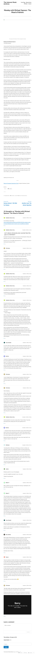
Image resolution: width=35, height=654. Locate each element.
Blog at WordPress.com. (17, 651)
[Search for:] (17, 644)
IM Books (26, 3)
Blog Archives (28, 2)
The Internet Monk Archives (10, 3)
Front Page (23, 2)
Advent (20, 195)
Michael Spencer (24, 195)
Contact (29, 3)
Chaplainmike (7, 195)
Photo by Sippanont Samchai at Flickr (11, 183)
